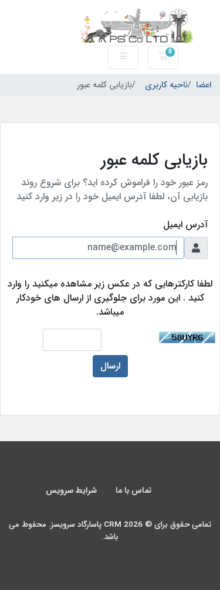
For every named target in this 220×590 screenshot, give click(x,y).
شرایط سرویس (71, 490)
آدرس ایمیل (185, 225)
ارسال (110, 366)
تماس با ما (133, 490)
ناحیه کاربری (166, 85)
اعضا (203, 85)
